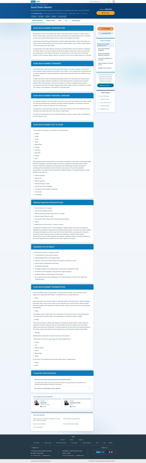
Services (72, 439)
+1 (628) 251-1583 (104, 99)
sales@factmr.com (104, 109)
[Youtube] (112, 452)
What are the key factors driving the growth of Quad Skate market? (52, 379)
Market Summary (37, 20)
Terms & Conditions (87, 442)
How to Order (36, 442)
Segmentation (50, 20)
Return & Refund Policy (61, 442)
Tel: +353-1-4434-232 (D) (68, 455)
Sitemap (110, 442)
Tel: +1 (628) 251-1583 (36, 455)
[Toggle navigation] (113, 1)
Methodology (76, 20)
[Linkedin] (109, 452)
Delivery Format (48, 442)
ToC (66, 20)
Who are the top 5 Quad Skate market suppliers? (47, 388)
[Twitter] (107, 452)
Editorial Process (104, 85)
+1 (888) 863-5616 (104, 105)
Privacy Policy (74, 442)
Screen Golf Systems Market (71, 424)
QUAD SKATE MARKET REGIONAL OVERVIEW (104, 54)
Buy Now (106, 13)
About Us (63, 439)
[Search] (109, 2)
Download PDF (106, 33)
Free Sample (106, 28)
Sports (36, 4)
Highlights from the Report (104, 68)
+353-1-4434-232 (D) (105, 102)
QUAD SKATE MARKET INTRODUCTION (104, 44)
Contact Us (81, 439)
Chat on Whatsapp (104, 96)
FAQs (59, 20)
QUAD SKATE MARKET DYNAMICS (104, 49)
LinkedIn (44, 406)
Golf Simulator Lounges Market (71, 418)
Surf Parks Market (38, 427)
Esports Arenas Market (39, 424)
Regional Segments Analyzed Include (105, 64)
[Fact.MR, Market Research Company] (35, 1)
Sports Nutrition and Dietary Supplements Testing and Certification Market (46, 419)
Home (32, 4)
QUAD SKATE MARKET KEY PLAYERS (105, 59)
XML (104, 442)
